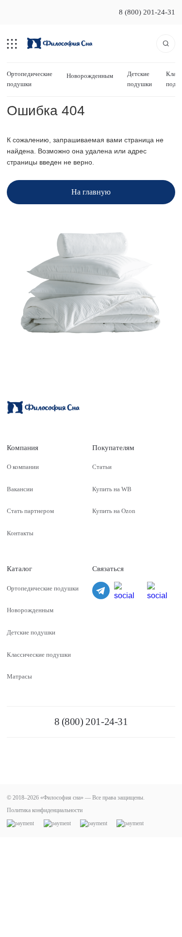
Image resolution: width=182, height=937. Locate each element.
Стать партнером (30, 510)
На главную (91, 192)
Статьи (102, 466)
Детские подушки (139, 78)
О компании (23, 466)
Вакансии (20, 489)
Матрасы (19, 676)
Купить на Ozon (113, 510)
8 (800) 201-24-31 (147, 12)
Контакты (20, 533)
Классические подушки (39, 654)
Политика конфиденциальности (45, 810)
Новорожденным (89, 75)
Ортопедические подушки (29, 78)
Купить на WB (112, 489)
